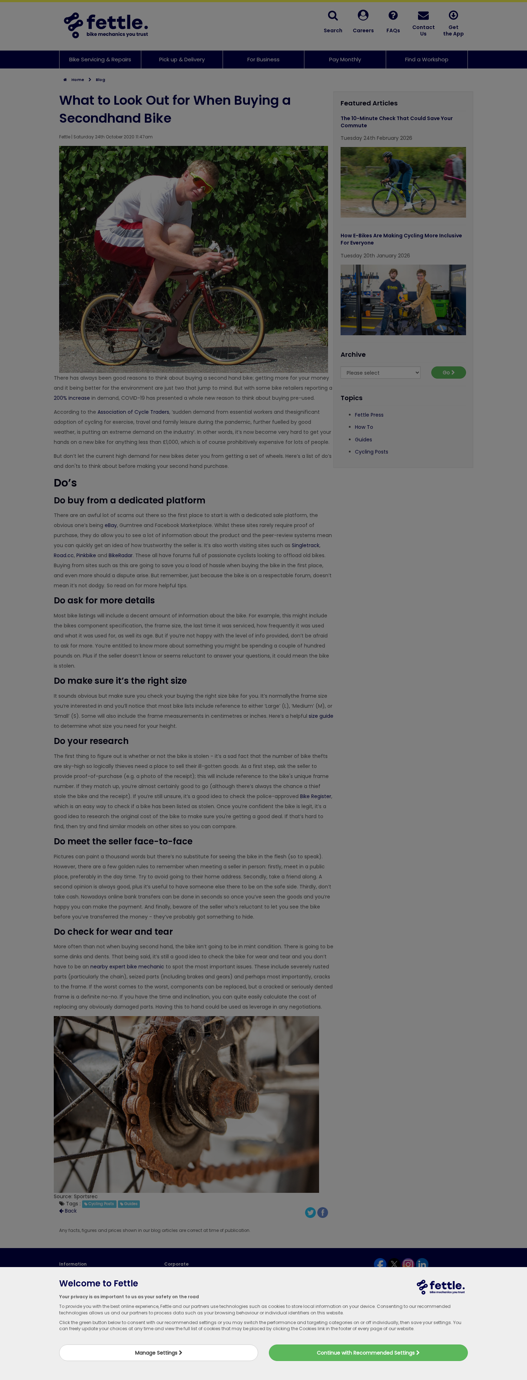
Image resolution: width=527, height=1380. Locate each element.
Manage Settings (157, 1352)
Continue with (366, 1352)
